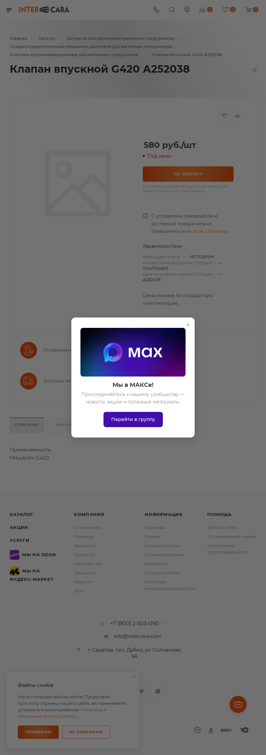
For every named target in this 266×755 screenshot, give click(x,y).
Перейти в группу (133, 419)
